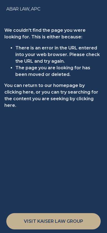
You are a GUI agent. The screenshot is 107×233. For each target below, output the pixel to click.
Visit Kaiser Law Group (53, 221)
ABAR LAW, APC (23, 9)
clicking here (18, 92)
